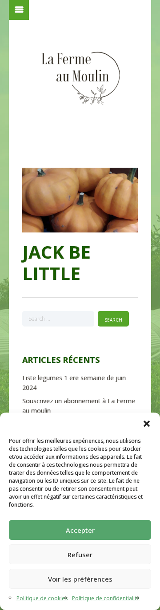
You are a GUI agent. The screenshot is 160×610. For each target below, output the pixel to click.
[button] (146, 423)
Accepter (80, 530)
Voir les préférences (80, 579)
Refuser (80, 554)
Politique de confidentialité (106, 598)
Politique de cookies (42, 598)
